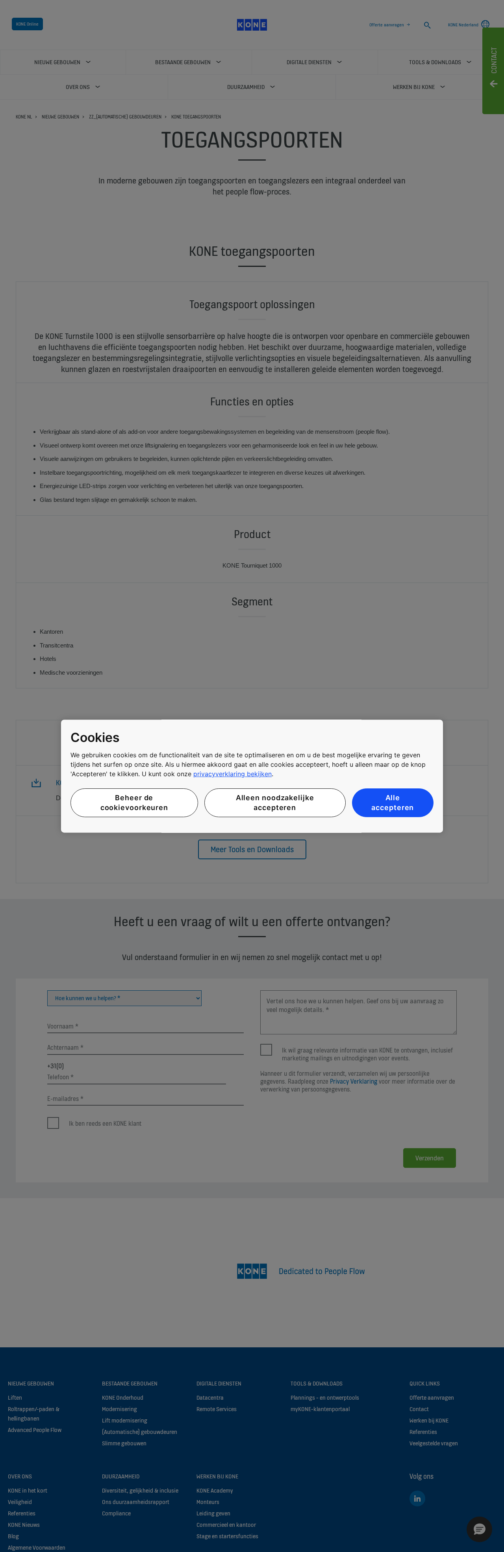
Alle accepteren (392, 803)
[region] (252, 776)
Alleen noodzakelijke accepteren (275, 803)
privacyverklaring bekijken (232, 774)
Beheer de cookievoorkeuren (134, 803)
